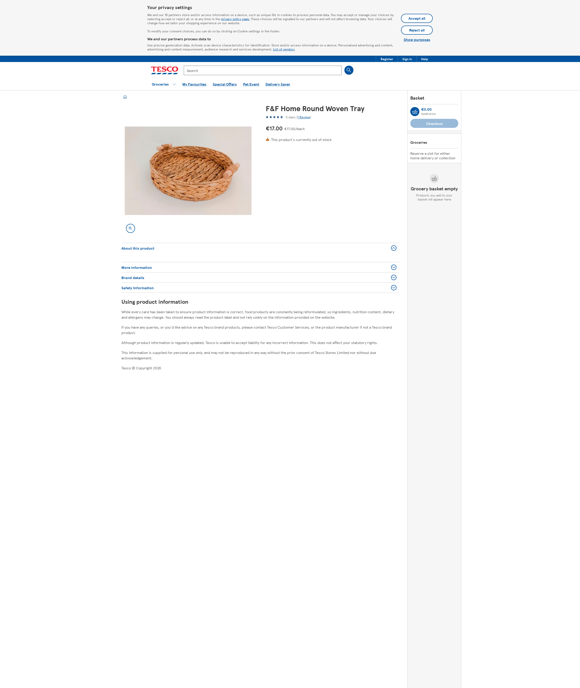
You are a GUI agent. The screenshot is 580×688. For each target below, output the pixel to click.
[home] (125, 96)
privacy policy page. (235, 19)
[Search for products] (348, 70)
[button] (387, 59)
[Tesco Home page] (164, 70)
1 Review (303, 117)
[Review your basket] (414, 111)
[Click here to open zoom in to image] (130, 228)
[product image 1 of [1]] (188, 170)
